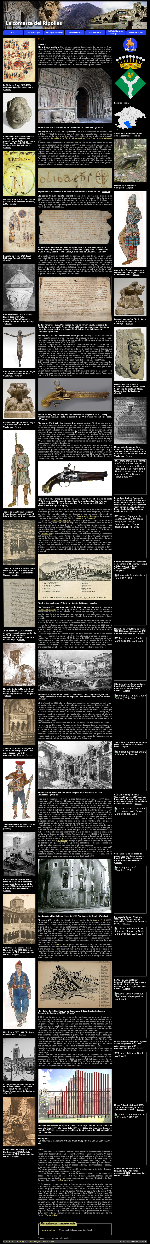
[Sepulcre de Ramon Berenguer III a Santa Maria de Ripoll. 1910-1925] (19, 744)
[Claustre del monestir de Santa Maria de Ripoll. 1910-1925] (19, 943)
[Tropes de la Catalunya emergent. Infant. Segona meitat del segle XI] (19, 507)
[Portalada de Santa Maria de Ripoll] (75, 122)
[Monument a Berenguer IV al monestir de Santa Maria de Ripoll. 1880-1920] (130, 443)
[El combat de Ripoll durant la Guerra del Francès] (75, 690)
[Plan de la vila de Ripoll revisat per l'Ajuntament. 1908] (75, 1007)
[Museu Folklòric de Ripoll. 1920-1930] (130, 1101)
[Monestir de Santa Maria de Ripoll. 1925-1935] (130, 624)
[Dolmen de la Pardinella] (130, 181)
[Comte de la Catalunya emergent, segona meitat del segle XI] (130, 266)
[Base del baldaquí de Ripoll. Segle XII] (19, 418)
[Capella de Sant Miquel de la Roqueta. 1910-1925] (130, 1164)
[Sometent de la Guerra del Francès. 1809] (19, 820)
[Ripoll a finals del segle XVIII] (75, 599)
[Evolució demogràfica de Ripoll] (75, 1122)
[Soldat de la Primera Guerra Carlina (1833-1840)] (130, 738)
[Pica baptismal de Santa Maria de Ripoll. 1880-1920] (19, 310)
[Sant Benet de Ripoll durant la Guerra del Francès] (130, 790)
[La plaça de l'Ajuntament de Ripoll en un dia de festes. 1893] (19, 1080)
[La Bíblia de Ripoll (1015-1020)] (19, 81)
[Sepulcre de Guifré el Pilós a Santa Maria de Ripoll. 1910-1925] (19, 564)
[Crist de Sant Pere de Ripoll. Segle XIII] (19, 367)
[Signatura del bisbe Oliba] (75, 188)
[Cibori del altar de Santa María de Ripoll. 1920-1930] (130, 680)
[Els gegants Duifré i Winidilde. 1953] (130, 912)
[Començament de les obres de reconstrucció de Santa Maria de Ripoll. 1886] (130, 849)
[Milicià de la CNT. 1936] (19, 1028)
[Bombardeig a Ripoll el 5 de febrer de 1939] (75, 912)
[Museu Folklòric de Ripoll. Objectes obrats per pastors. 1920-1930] (130, 1037)
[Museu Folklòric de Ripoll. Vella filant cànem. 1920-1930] (19, 1145)
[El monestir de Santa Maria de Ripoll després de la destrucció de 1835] (75, 789)
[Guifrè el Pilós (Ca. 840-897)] (19, 195)
